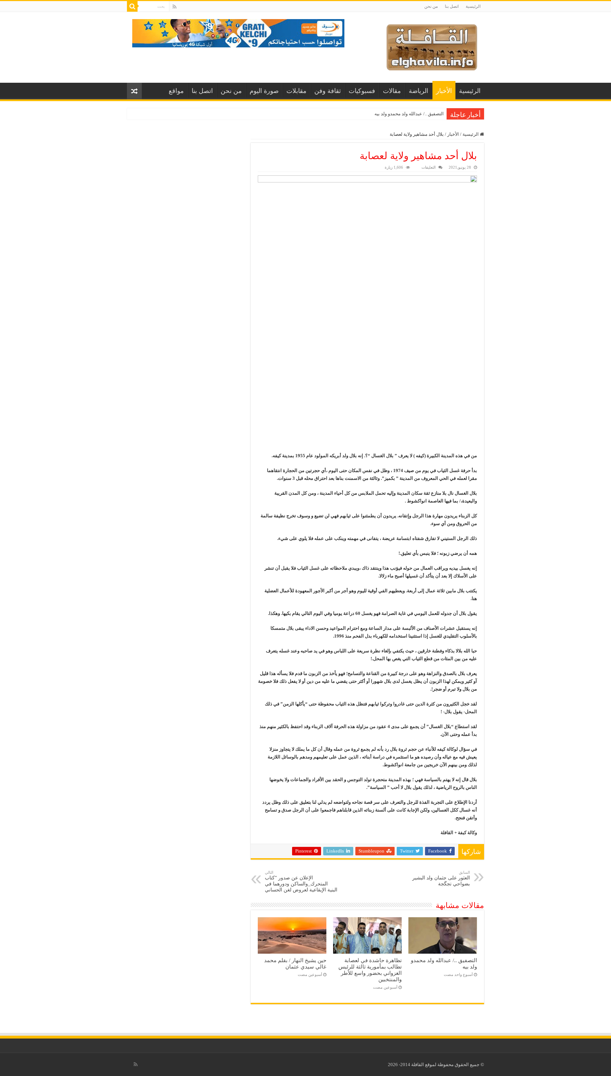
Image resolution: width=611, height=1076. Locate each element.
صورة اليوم (264, 90)
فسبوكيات (362, 90)
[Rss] (174, 6)
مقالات (392, 90)
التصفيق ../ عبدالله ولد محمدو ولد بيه (409, 113)
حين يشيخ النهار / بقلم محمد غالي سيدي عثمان (295, 963)
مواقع (176, 90)
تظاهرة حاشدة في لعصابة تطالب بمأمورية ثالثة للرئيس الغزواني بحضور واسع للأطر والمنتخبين (370, 969)
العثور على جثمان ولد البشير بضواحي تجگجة (441, 878)
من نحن (431, 6)
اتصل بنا (452, 6)
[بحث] (132, 6)
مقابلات (296, 90)
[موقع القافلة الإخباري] (432, 45)
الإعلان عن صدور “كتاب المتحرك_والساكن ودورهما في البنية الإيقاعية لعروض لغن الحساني (301, 881)
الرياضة (418, 90)
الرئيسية (473, 6)
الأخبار (444, 90)
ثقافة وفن (327, 90)
